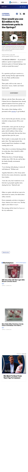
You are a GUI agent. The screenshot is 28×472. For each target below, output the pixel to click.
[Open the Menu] (2, 2)
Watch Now (23, 2)
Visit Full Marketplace (21, 262)
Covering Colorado (6, 14)
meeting (13, 111)
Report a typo (6, 252)
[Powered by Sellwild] (24, 353)
